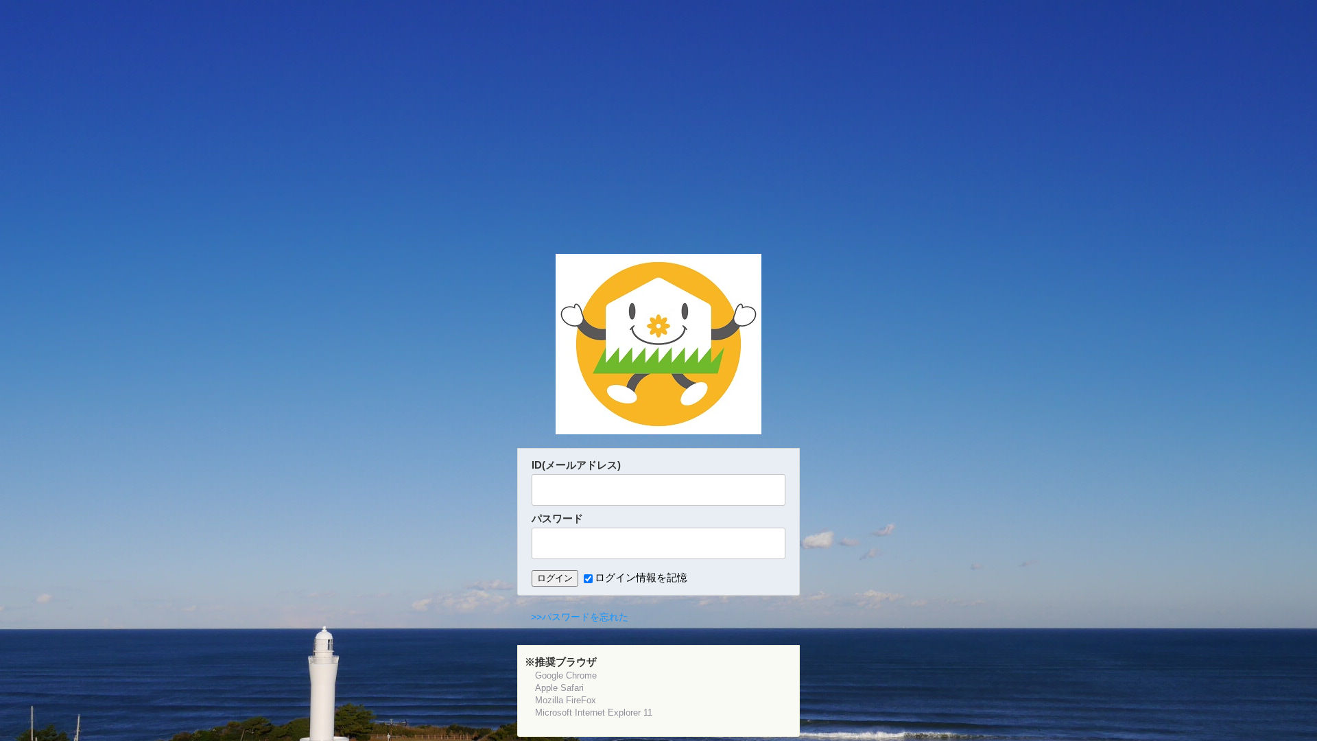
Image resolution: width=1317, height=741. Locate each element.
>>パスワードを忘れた (579, 616)
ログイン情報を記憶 (641, 577)
